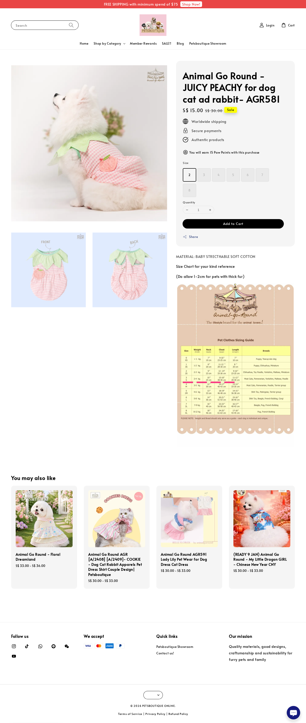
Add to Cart (233, 223)
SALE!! (166, 43)
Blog (180, 43)
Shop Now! (191, 4)
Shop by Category (107, 43)
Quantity (189, 202)
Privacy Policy (155, 714)
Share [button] (193, 237)
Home (84, 43)
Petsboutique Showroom (207, 43)
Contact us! (165, 653)
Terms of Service (130, 714)
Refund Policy (178, 714)
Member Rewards (143, 43)
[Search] (71, 25)
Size (186, 163)
